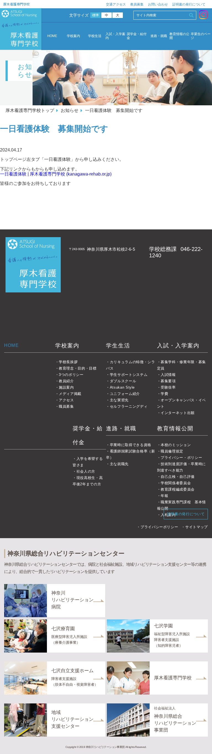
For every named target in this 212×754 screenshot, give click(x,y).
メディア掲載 (70, 394)
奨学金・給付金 (137, 36)
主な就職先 (119, 464)
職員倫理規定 (172, 451)
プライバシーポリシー (159, 527)
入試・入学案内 (115, 36)
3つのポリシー (71, 375)
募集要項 (168, 381)
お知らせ (69, 110)
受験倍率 (168, 387)
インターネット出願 (178, 413)
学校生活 (94, 36)
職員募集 (66, 406)
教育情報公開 (175, 428)
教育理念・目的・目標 (78, 368)
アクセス (66, 400)
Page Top (200, 742)
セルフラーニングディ (128, 406)
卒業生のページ (201, 36)
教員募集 (137, 4)
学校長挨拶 (68, 362)
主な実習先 (119, 400)
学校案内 (73, 36)
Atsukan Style (122, 387)
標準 (95, 15)
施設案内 (66, 387)
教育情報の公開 (179, 36)
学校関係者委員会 (176, 483)
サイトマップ (196, 527)
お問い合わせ (158, 4)
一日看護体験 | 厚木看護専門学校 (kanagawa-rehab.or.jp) (56, 174)
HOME (52, 36)
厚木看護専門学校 (16, 4)
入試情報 (168, 375)
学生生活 (118, 345)
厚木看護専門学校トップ (30, 110)
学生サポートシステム (128, 375)
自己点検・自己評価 (178, 477)
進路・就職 (158, 36)
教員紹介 (66, 381)
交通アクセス (116, 4)
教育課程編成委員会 (178, 489)
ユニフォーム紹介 (125, 394)
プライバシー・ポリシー (181, 457)
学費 (164, 394)
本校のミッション (176, 445)
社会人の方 (85, 471)
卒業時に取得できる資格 (130, 445)
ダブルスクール (123, 381)
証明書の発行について (188, 4)
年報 (164, 496)
